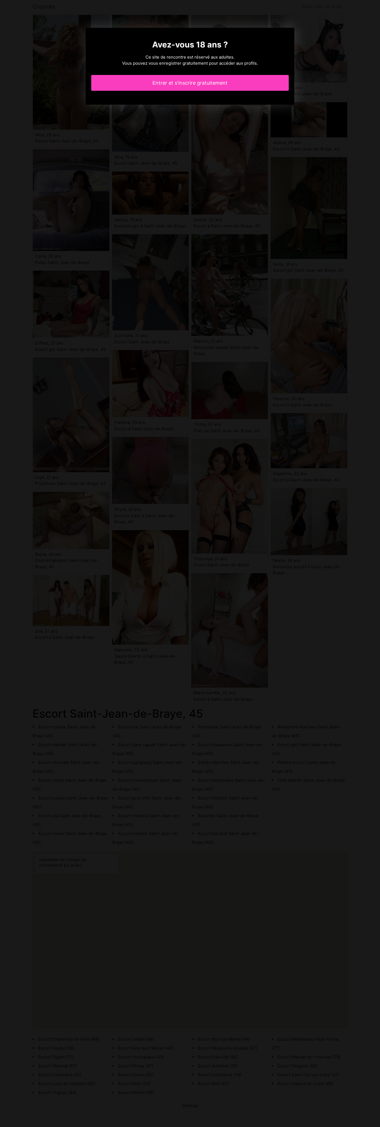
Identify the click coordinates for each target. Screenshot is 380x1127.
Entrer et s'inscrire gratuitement (190, 83)
